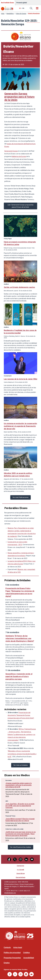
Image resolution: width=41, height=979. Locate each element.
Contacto (7, 947)
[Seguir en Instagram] (20, 974)
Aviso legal (17, 947)
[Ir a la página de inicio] (8, 9)
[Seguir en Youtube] (31, 974)
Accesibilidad (28, 958)
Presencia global (21, 2)
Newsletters (10, 13)
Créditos (26, 953)
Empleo (7, 963)
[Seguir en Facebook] (9, 974)
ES (20, 8)
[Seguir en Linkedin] (26, 974)
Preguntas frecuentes (12, 958)
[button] (31, 8)
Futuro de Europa (21, 13)
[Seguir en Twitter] (15, 974)
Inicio (2, 13)
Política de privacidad (12, 953)
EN (23, 8)
